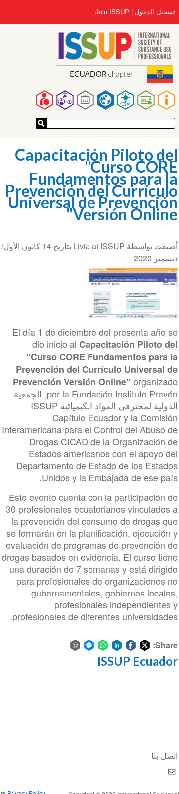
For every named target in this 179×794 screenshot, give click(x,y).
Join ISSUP (112, 12)
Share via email (75, 645)
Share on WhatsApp (103, 645)
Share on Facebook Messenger (89, 645)
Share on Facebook (131, 645)
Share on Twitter (145, 645)
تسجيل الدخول (155, 12)
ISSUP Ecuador (137, 661)
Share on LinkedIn (117, 645)
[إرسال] (41, 123)
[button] (134, 293)
